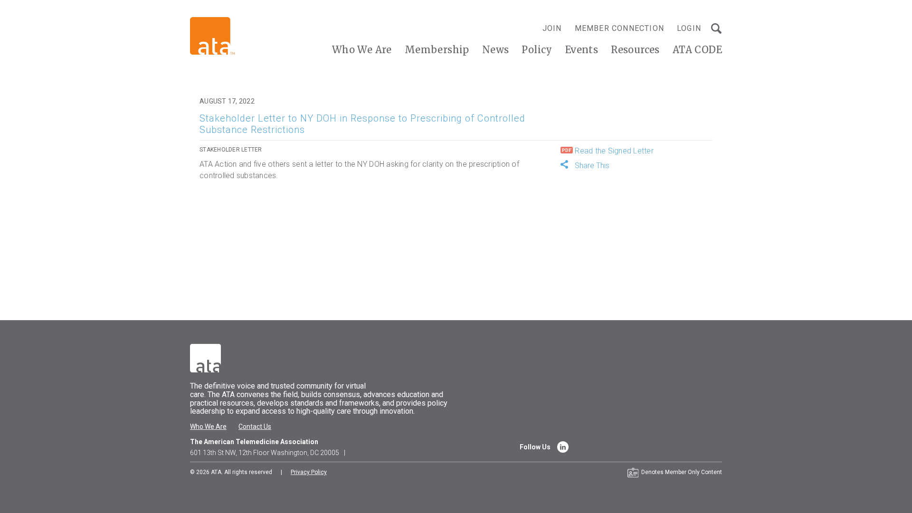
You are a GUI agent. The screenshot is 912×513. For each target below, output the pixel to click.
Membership (437, 50)
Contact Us (254, 426)
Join (552, 28)
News (495, 50)
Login (689, 28)
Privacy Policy (309, 472)
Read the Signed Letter (613, 150)
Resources (635, 50)
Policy (537, 50)
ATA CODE (697, 50)
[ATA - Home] (212, 35)
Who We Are (362, 50)
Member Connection (619, 28)
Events (581, 50)
